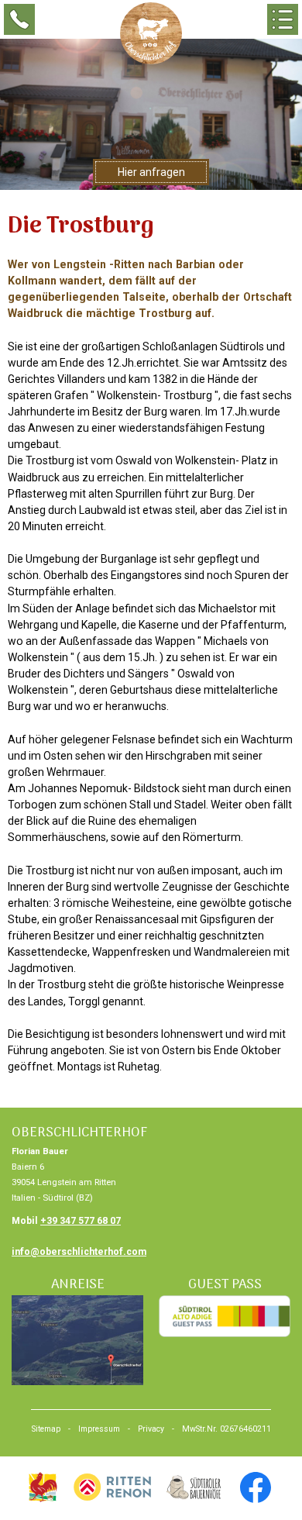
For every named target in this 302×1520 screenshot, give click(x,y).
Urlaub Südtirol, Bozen (112, 1487)
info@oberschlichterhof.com (79, 1251)
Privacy (151, 1429)
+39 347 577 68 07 (80, 1220)
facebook (255, 1487)
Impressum (99, 1429)
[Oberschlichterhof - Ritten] (151, 33)
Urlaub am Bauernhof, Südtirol (42, 1487)
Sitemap (46, 1429)
